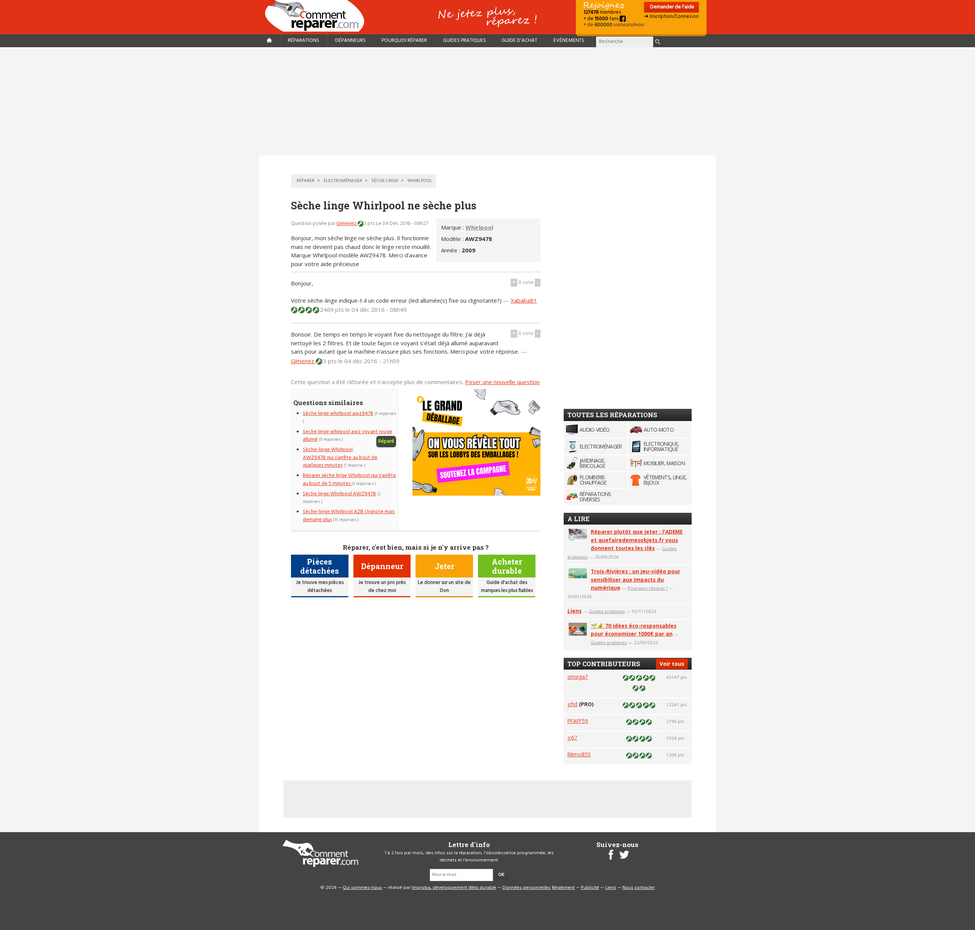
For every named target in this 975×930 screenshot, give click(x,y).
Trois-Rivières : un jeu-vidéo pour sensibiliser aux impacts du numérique (635, 580)
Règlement (563, 888)
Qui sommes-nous (362, 888)
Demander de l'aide (671, 7)
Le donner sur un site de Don (444, 586)
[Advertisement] (487, 101)
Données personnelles (526, 888)
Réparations (303, 41)
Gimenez (347, 224)
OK (501, 875)
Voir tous (672, 663)
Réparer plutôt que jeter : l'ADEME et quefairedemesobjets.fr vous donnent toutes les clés (636, 540)
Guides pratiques (464, 41)
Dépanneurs (350, 41)
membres (602, 12)
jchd (572, 704)
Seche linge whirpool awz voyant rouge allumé (347, 435)
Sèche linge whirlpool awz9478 (338, 414)
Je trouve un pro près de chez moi (382, 586)
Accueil (318, 16)
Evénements (568, 41)
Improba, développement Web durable (454, 888)
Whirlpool (479, 227)
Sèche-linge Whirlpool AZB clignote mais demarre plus (349, 515)
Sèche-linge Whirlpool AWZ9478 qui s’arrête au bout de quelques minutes (340, 457)
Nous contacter (638, 888)
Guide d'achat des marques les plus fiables (507, 586)
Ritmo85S (579, 754)
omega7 (577, 676)
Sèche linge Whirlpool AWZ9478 (339, 494)
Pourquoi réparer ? (648, 588)
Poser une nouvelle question (502, 382)
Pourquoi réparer (404, 41)
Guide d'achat (519, 41)
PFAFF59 (577, 720)
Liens (574, 610)
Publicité (590, 888)
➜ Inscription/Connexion (671, 17)
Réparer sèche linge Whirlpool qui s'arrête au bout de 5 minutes (349, 479)
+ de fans (601, 19)
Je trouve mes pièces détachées (320, 586)
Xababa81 (524, 300)
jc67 (572, 737)
